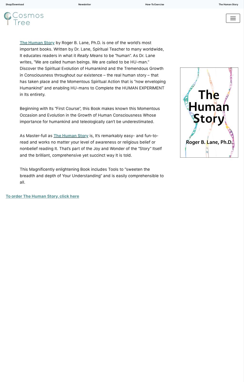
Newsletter (84, 4)
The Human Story (228, 4)
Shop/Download (15, 4)
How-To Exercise (154, 4)
